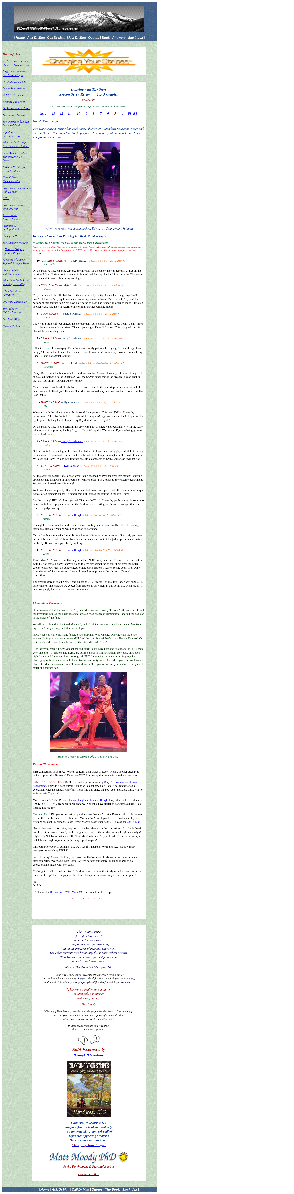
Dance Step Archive (14, 88)
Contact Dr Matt (12, 326)
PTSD (6, 198)
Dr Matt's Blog (11, 319)
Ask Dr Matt (36, 37)
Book (106, 37)
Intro (43, 113)
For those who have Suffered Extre (16, 261)
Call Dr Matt (56, 37)
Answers (119, 37)
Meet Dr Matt (76, 37)
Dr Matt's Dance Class (15, 82)
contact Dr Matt (131, 822)
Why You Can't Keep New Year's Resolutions (16, 144)
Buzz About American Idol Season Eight (15, 73)
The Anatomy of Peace (15, 242)
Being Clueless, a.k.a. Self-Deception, (15, 154)
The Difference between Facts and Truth (16, 123)
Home (20, 37)
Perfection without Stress (16, 108)
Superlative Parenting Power (12, 134)
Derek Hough (74, 515)
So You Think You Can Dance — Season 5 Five (16, 63)
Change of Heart (12, 236)
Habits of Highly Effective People (13, 251)
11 (69, 113)
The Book (112, 1189)
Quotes (93, 37)
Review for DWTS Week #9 (66, 892)
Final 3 (132, 113)
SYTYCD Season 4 (13, 95)
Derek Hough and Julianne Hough (88, 800)
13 (53, 113)
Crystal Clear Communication (11, 179)
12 (61, 113)
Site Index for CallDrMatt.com (12, 310)
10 (78, 113)
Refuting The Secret (14, 101)
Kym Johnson (71, 466)
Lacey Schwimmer (72, 441)
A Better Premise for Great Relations (14, 169)
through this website (89, 1055)
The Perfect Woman (14, 115)
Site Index (135, 37)
